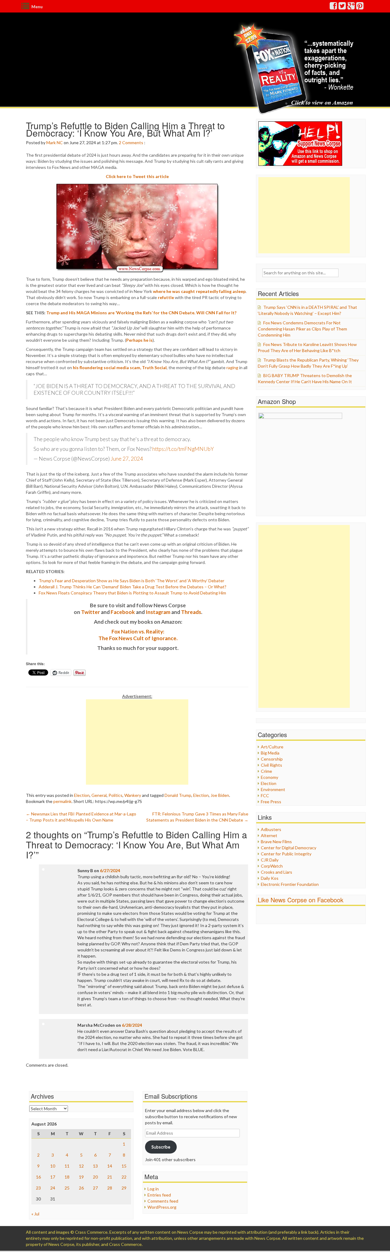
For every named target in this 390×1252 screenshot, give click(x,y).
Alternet (269, 835)
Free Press (271, 801)
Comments (132, 142)
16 (38, 1176)
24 (52, 1187)
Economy (269, 777)
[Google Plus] (351, 7)
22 (124, 1176)
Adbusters (271, 829)
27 (95, 1187)
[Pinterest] (360, 7)
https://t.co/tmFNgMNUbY (183, 449)
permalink (62, 801)
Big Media (270, 752)
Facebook (123, 612)
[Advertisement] (137, 742)
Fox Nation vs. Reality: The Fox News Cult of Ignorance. (138, 634)
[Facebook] (334, 7)
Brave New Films (276, 841)
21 (109, 1176)
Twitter (90, 612)
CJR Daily (269, 859)
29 (124, 1187)
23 (38, 1187)
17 (52, 1176)
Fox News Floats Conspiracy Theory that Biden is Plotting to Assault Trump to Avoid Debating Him (132, 592)
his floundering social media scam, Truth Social (120, 367)
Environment (273, 789)
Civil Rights (271, 765)
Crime (266, 771)
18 (67, 1176)
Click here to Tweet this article (137, 176)
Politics (115, 795)
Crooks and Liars (276, 872)
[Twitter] (342, 7)
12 (81, 1165)
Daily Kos (269, 878)
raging (232, 367)
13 (95, 1165)
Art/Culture (272, 746)
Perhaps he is (139, 340)
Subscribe (160, 1146)
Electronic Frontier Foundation (290, 884)
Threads (191, 612)
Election (82, 795)
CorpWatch (272, 866)
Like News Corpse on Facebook (300, 899)
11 (67, 1165)
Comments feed (162, 1201)
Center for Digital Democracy (288, 847)
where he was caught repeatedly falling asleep (199, 291)
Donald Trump (178, 795)
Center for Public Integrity (286, 853)
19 (81, 1176)
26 (81, 1187)
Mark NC (54, 142)
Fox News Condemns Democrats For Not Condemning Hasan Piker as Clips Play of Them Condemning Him (302, 328)
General (99, 795)
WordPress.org (161, 1207)
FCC (265, 795)
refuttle (166, 297)
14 (109, 1165)
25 (67, 1187)
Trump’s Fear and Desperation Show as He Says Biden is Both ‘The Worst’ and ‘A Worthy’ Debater (131, 580)
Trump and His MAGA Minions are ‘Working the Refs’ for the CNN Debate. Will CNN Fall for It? (141, 312)
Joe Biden (220, 795)
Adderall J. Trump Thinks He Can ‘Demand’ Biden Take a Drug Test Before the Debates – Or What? (132, 586)
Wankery (132, 795)
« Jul (35, 1213)
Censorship (272, 759)
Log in (153, 1188)
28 (109, 1187)
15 (124, 1165)
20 (95, 1176)
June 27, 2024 (127, 458)
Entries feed (159, 1194)
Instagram (158, 612)
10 (52, 1165)
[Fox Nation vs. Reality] (295, 68)
